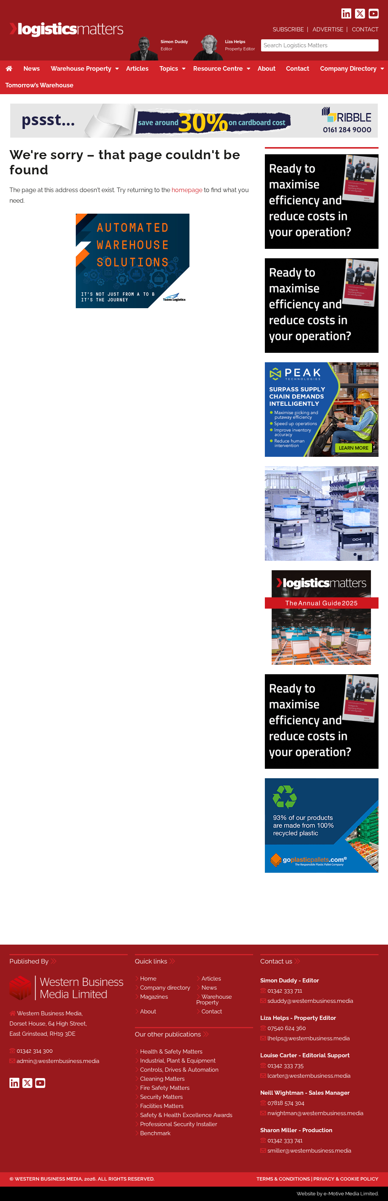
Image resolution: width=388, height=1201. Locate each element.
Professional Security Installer (178, 1124)
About (148, 1011)
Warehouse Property (214, 999)
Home (148, 978)
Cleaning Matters (162, 1078)
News (209, 987)
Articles (211, 978)
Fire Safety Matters (164, 1088)
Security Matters (161, 1097)
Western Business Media (48, 1179)
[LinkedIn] (346, 14)
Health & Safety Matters (171, 1051)
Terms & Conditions (283, 1179)
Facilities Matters (161, 1106)
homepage (187, 190)
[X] (360, 14)
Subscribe (288, 29)
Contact (365, 29)
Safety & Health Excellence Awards (186, 1115)
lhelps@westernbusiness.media (309, 1038)
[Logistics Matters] (66, 36)
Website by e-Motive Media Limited (337, 1193)
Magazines (154, 996)
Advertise (328, 29)
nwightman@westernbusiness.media (315, 1113)
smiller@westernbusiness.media (309, 1150)
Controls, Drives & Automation (179, 1069)
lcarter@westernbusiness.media (309, 1075)
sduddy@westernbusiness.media (310, 1001)
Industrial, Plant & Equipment (178, 1060)
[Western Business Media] (66, 999)
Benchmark (155, 1133)
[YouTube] (374, 14)
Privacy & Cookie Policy (346, 1179)
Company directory (165, 987)
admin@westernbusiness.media (58, 1061)
